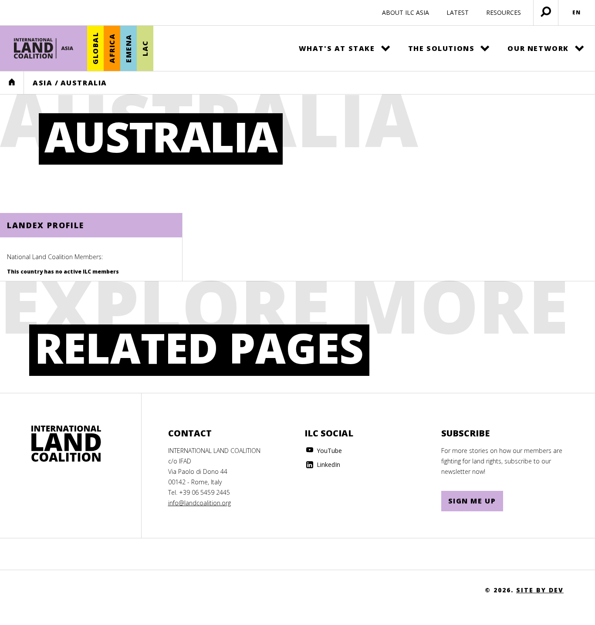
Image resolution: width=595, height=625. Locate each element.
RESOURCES (503, 12)
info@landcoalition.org (199, 503)
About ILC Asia (405, 12)
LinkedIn (327, 464)
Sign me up (472, 501)
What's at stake (337, 48)
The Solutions (441, 48)
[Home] (43, 48)
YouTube (328, 450)
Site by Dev (540, 590)
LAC (145, 49)
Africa (112, 49)
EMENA (128, 48)
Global (95, 48)
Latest (457, 12)
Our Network (538, 48)
